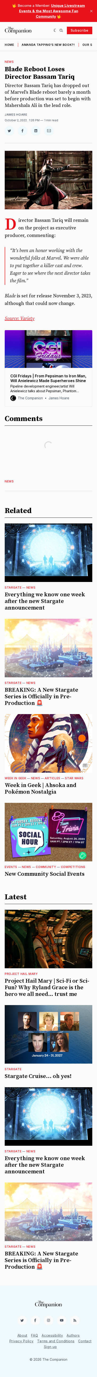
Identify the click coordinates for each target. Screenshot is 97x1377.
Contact (84, 1341)
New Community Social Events (45, 874)
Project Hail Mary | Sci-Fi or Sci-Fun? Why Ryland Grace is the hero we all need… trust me (47, 987)
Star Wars (74, 778)
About (22, 1335)
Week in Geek (15, 778)
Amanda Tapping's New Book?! (48, 44)
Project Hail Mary (21, 974)
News (9, 61)
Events (11, 867)
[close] (91, 11)
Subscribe (80, 30)
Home (9, 44)
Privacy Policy (21, 1341)
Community (46, 867)
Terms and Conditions (55, 1341)
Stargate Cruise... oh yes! (38, 1076)
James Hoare (16, 114)
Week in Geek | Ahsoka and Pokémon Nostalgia (40, 789)
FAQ (34, 1335)
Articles (52, 778)
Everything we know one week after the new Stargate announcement (45, 601)
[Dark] (55, 30)
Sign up (50, 1347)
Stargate (13, 587)
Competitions (73, 867)
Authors (73, 1335)
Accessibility (52, 1335)
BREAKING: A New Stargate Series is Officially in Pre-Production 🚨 (41, 696)
